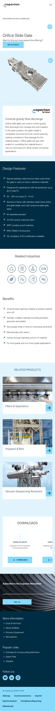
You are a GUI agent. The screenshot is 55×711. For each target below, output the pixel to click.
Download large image (50, 60)
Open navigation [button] (51, 5)
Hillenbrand (8, 706)
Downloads (24, 560)
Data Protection (10, 701)
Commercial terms (22, 696)
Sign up (17, 602)
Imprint (38, 696)
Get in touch (13, 45)
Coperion (11, 5)
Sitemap (6, 696)
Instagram (18, 677)
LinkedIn (11, 677)
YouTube (5, 677)
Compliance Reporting (31, 701)
